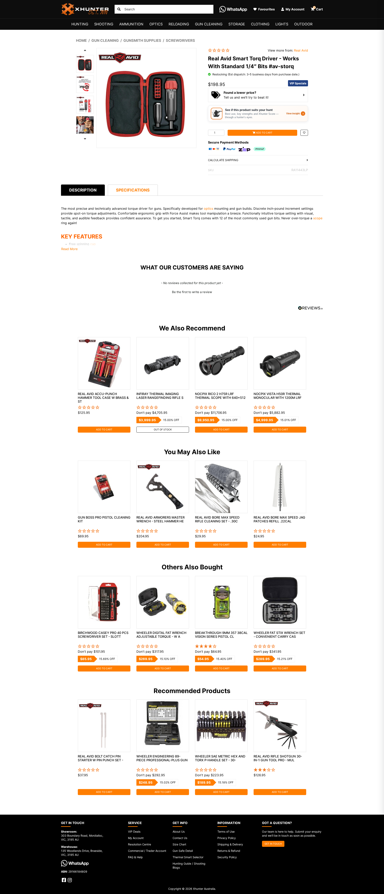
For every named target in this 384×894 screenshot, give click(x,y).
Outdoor (303, 24)
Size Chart (179, 844)
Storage (236, 24)
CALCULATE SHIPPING (223, 160)
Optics (156, 24)
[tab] (83, 190)
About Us (179, 831)
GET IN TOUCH (273, 843)
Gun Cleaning (208, 24)
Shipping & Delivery (230, 844)
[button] (235, 50)
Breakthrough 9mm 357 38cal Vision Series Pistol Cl (221, 635)
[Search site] (119, 9)
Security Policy (227, 857)
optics (208, 209)
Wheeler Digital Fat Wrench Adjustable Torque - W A (161, 635)
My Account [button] (294, 9)
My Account (136, 838)
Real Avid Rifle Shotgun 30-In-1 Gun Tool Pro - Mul (278, 758)
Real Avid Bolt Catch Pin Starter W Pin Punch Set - (100, 758)
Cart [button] (318, 8)
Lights (281, 24)
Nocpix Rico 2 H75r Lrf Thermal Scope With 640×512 (220, 396)
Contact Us (180, 838)
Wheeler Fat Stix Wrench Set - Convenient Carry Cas (279, 635)
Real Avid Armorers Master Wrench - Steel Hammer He (160, 519)
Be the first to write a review (192, 292)
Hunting (79, 24)
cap (93, 244)
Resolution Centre (139, 844)
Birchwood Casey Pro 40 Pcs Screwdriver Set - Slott (103, 635)
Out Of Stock (163, 429)
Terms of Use (226, 831)
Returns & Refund (228, 850)
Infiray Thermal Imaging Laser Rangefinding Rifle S (159, 396)
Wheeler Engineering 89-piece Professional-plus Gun (162, 758)
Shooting (103, 24)
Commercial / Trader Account (147, 850)
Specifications (133, 190)
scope (317, 218)
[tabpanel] (104, 385)
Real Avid (301, 50)
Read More (69, 249)
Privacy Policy (226, 838)
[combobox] (164, 9)
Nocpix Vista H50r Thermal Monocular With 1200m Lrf (277, 396)
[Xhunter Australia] (85, 9)
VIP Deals (134, 831)
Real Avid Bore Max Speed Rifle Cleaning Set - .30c (217, 519)
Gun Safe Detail (183, 850)
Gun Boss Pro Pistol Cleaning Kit (104, 519)
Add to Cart (263, 132)
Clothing (260, 24)
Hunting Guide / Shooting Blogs (189, 865)
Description (83, 190)
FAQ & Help (135, 857)
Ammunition (131, 24)
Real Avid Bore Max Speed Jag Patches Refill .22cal (279, 519)
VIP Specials (298, 83)
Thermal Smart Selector (188, 857)
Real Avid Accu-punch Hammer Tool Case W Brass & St (103, 397)
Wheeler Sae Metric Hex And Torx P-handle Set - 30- (220, 758)
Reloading (179, 24)
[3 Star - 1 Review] (280, 770)
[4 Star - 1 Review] (221, 646)
